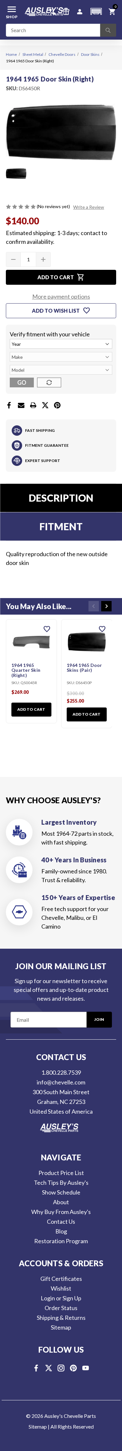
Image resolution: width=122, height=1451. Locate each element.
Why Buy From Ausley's (61, 1211)
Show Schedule (61, 1192)
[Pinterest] (57, 405)
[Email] (21, 405)
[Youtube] (85, 1368)
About (61, 1202)
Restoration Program (61, 1241)
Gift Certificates (61, 1278)
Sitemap (61, 1327)
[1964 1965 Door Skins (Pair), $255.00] (87, 642)
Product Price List (61, 1172)
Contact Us (61, 1221)
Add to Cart (31, 709)
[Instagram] (61, 1368)
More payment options (61, 296)
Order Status (61, 1307)
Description (61, 498)
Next (106, 606)
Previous (93, 606)
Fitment (61, 526)
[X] (45, 405)
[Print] (33, 405)
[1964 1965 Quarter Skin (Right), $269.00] (31, 642)
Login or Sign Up (61, 1298)
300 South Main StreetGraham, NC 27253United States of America (61, 1101)
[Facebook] (9, 405)
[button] (95, 11)
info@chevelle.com (61, 1082)
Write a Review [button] (88, 207)
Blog (61, 1231)
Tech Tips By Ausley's (61, 1182)
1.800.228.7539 (61, 1072)
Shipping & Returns (61, 1317)
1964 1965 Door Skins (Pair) (84, 668)
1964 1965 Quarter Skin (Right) (25, 670)
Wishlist (61, 1288)
